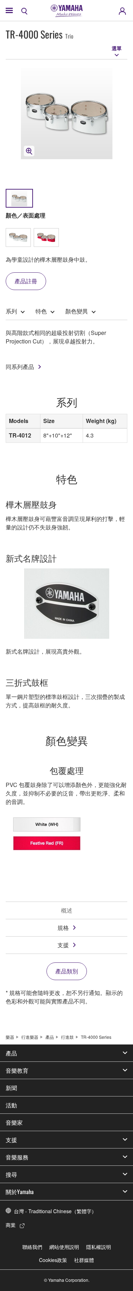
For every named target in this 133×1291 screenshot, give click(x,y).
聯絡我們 (32, 1246)
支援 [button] (11, 1139)
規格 (63, 928)
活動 (11, 1105)
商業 (11, 1224)
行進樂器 (29, 1037)
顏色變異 (76, 311)
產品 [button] (11, 1053)
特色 (41, 311)
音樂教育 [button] (17, 1070)
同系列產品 (20, 367)
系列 (11, 311)
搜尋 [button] (11, 1174)
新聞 (11, 1087)
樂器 (10, 1037)
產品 (49, 1037)
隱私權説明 (98, 1246)
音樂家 (14, 1122)
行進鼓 (67, 1037)
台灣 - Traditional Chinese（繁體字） (55, 1211)
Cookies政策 (53, 1259)
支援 (63, 945)
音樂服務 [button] (17, 1157)
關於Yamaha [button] (20, 1191)
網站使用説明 (64, 1246)
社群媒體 (84, 1259)
